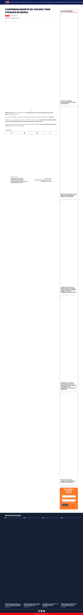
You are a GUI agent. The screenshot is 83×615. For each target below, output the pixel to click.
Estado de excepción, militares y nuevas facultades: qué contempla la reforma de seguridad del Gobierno (13, 604)
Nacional (49, 2)
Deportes (53, 2)
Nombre (63, 494)
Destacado (30, 2)
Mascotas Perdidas (72, 2)
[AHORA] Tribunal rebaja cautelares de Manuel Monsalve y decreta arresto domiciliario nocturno (69, 604)
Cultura (45, 2)
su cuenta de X (13, 119)
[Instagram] (44, 611)
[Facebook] (11, 133)
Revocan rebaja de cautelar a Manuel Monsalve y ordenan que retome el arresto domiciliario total (32, 604)
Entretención (58, 2)
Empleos (66, 2)
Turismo (41, 2)
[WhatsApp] (37, 133)
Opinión (63, 2)
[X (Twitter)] (24, 133)
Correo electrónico (65, 498)
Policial (34, 2)
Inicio (9, 2)
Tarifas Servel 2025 (23, 2)
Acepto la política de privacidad (69, 502)
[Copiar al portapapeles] (50, 133)
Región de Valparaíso (15, 2)
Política (37, 2)
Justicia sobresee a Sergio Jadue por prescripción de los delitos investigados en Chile (50, 604)
